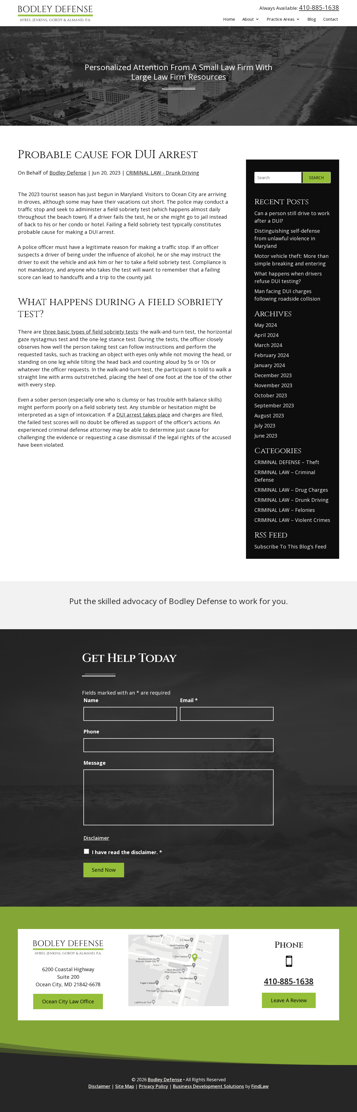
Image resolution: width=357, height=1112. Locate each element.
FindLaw (260, 1086)
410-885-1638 (319, 7)
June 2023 (265, 435)
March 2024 (268, 345)
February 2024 (271, 355)
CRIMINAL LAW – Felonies (284, 510)
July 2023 (264, 425)
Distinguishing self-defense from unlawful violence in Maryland (287, 238)
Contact (330, 19)
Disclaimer (96, 838)
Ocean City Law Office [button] (68, 1001)
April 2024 (266, 335)
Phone (91, 731)
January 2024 (269, 365)
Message (94, 762)
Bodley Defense (67, 172)
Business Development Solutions (208, 1086)
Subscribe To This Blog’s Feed (290, 546)
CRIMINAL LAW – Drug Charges (291, 489)
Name (90, 700)
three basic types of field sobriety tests (90, 331)
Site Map (124, 1086)
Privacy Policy (153, 1086)
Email (189, 700)
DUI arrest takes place (143, 414)
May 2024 (265, 325)
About (248, 19)
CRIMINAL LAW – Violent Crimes (292, 520)
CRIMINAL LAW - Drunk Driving (162, 172)
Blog (311, 19)
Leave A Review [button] (289, 1000)
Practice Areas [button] (281, 19)
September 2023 (274, 405)
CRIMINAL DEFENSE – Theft (286, 462)
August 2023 (269, 415)
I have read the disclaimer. (127, 852)
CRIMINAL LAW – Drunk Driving (291, 499)
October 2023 (270, 395)
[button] (351, 1071)
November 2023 (273, 385)
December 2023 (273, 375)
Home (229, 19)
